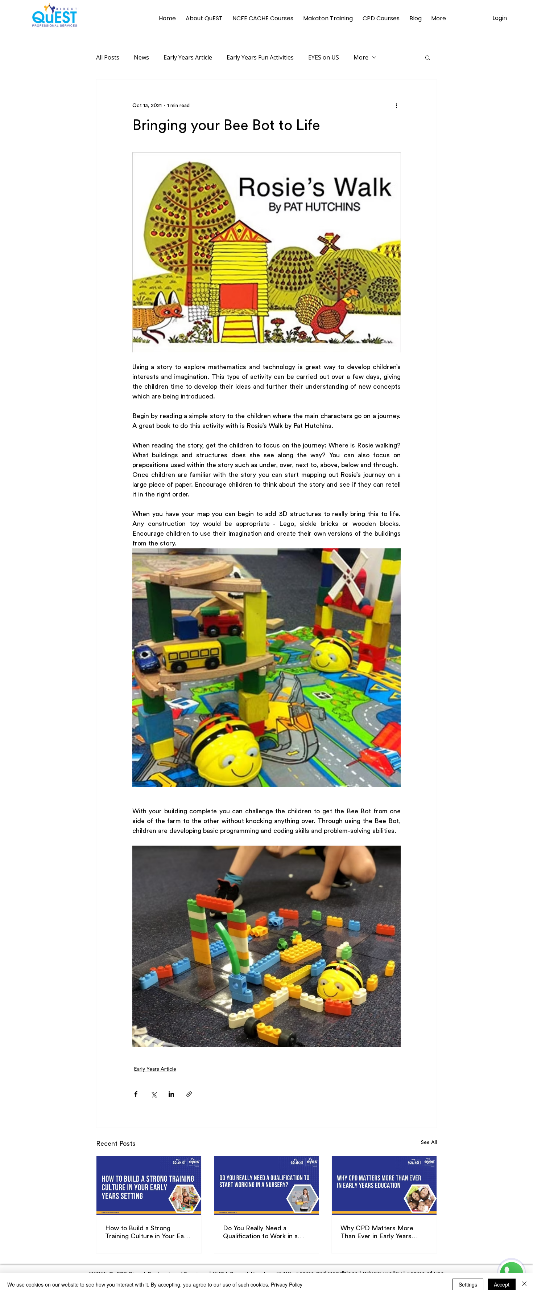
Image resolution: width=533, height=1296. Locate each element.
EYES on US (323, 57)
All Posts (107, 57)
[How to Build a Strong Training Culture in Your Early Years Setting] (148, 1185)
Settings (468, 1284)
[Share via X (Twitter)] (153, 1094)
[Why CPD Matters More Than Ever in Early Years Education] (384, 1185)
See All (429, 1142)
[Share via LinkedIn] (171, 1094)
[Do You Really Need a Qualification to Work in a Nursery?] (266, 1185)
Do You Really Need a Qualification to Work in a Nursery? (260, 1232)
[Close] (524, 1284)
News (141, 57)
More (361, 57)
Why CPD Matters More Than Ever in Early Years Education (376, 1232)
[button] (427, 57)
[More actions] (396, 105)
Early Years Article (188, 57)
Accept (501, 1284)
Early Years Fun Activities (260, 57)
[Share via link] (189, 1094)
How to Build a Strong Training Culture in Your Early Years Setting (148, 1232)
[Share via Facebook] (135, 1094)
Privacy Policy (286, 1284)
